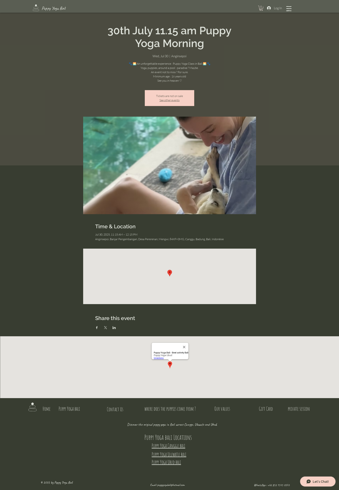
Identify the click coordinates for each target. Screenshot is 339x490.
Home (46, 408)
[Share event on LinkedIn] (114, 327)
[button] (261, 8)
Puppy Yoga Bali (53, 8)
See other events (169, 100)
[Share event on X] (105, 327)
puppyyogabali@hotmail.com (171, 485)
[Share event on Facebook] (97, 327)
